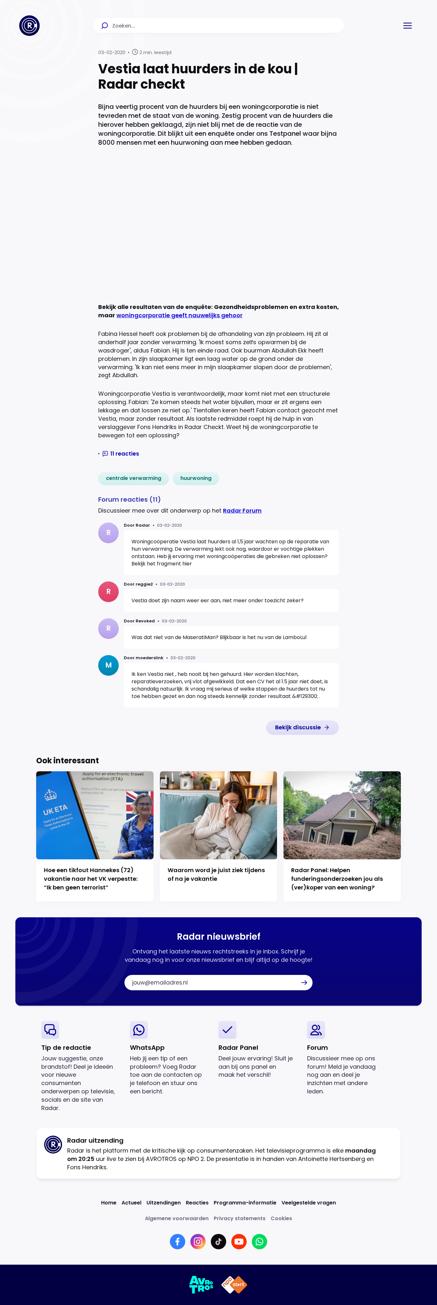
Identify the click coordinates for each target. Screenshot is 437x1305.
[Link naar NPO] (234, 1285)
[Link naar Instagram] (198, 1241)
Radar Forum (242, 511)
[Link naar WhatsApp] (259, 1241)
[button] (407, 25)
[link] (133, 478)
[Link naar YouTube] (239, 1241)
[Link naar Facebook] (177, 1241)
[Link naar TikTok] (218, 1241)
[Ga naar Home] (29, 25)
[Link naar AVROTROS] (201, 1285)
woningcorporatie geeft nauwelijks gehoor (179, 315)
